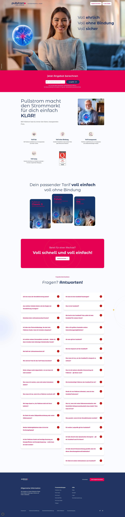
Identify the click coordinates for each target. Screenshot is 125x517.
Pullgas (56, 503)
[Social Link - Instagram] (103, 511)
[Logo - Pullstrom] (19, 4)
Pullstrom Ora (58, 490)
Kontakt (74, 492)
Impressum (23, 510)
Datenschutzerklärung (34, 510)
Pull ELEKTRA (58, 498)
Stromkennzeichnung (77, 498)
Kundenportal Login (35, 3)
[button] (3, 514)
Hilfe (73, 487)
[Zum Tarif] (40, 213)
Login (73, 495)
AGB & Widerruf (60, 510)
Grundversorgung (71, 510)
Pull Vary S (57, 495)
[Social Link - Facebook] (100, 511)
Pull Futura (57, 492)
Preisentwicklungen (60, 487)
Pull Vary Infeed (58, 500)
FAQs (73, 490)
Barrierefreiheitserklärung (48, 510)
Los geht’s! (71, 82)
